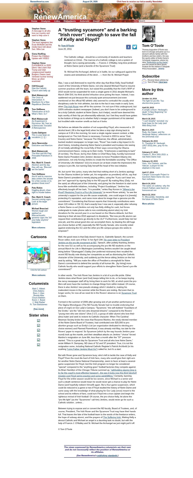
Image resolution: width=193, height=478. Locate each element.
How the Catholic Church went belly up (41, 89)
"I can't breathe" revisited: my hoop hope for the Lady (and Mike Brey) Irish (155, 122)
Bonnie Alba (38, 295)
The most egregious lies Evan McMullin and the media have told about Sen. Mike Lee (42, 45)
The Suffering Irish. (112, 417)
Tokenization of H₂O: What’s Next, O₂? (41, 112)
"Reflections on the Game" (157, 62)
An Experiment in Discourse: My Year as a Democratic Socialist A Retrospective (42, 124)
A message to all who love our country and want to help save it (41, 33)
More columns (38, 227)
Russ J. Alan (38, 293)
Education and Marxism (42, 145)
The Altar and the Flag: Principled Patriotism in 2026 (42, 155)
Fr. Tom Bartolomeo (38, 304)
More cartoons (38, 275)
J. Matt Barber (38, 302)
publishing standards (107, 455)
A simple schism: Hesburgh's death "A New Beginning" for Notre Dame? (155, 111)
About (96, 21)
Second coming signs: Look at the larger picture (41, 201)
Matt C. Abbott (38, 288)
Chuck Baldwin (38, 298)
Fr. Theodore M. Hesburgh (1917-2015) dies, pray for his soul (155, 144)
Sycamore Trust (129, 293)
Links (57, 21)
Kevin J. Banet (38, 300)
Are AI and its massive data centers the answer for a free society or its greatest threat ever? (42, 179)
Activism (84, 21)
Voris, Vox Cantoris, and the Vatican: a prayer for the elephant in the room (154, 164)
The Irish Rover (71, 106)
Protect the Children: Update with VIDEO (41, 57)
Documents (70, 21)
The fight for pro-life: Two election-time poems (153, 101)
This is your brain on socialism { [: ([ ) (41, 136)
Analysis (45, 21)
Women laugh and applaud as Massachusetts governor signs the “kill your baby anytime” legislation (42, 216)
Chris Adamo (38, 291)
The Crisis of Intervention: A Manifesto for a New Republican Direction (41, 100)
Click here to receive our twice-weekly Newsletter (139, 1)
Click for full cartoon (39, 270)
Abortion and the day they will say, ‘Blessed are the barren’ (41, 167)
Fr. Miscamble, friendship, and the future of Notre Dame (155, 197)
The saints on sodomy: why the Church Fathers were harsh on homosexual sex (156, 186)
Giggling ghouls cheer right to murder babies (41, 191)
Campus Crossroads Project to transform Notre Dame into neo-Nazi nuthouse (156, 175)
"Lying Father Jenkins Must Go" (82, 349)
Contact (107, 21)
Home (34, 21)
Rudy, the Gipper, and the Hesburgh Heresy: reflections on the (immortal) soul (156, 133)
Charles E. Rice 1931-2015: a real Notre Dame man (155, 154)
